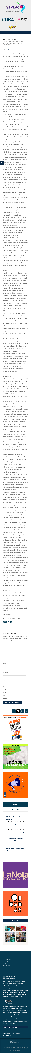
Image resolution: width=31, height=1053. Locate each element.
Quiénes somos (18, 1050)
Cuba (22, 41)
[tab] (15, 804)
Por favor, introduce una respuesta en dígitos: (4, 691)
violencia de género (13, 43)
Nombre (4, 664)
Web (4, 680)
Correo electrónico (4, 672)
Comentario (4, 643)
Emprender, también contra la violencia (16, 832)
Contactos (11, 1050)
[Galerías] (15, 925)
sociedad (5, 43)
